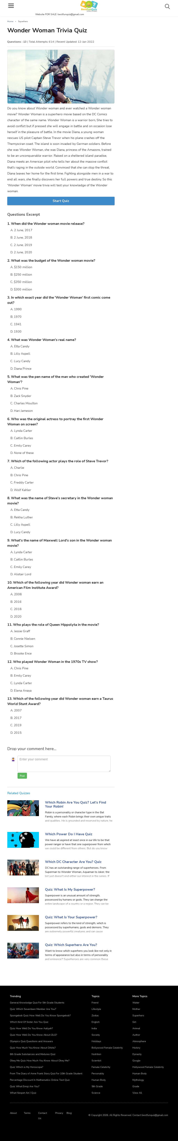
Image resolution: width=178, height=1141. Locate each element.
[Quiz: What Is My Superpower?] (23, 895)
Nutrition (96, 1054)
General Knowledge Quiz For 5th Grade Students (37, 1002)
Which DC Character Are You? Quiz (73, 861)
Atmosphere (139, 1041)
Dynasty (136, 1054)
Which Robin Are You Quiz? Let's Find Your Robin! (75, 804)
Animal (136, 1028)
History (136, 1047)
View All (137, 1093)
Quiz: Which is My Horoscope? (26, 1067)
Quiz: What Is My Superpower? (70, 889)
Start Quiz (61, 200)
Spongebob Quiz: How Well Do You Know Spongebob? (40, 1015)
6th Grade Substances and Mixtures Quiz (32, 1054)
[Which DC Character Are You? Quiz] (23, 867)
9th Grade (97, 1086)
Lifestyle (96, 1009)
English (96, 1022)
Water (135, 1002)
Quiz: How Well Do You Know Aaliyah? (31, 1028)
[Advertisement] (145, 38)
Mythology (138, 1080)
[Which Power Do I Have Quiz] (23, 839)
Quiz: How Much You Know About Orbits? (33, 1047)
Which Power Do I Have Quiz (68, 834)
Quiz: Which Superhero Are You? (71, 945)
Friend (95, 1002)
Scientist (96, 1060)
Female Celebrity (101, 1067)
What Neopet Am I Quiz (23, 1093)
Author (136, 1035)
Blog (69, 1113)
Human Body (99, 1080)
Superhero (138, 1015)
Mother (136, 1009)
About (13, 1113)
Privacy (59, 1113)
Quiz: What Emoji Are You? (24, 1086)
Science (96, 1093)
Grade (135, 1086)
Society (96, 1035)
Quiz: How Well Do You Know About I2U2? (33, 1035)
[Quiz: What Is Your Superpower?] (23, 922)
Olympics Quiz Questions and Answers (31, 1041)
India (94, 1028)
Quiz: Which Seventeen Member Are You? (33, 1009)
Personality (98, 1073)
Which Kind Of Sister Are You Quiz (29, 1022)
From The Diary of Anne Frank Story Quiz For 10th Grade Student (46, 1073)
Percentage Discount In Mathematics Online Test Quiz (40, 1080)
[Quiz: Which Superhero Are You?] (23, 950)
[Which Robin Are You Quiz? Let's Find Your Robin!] (23, 808)
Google (136, 1060)
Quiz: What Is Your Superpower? (71, 917)
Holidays (96, 1041)
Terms (27, 1113)
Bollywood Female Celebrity (107, 1047)
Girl (134, 1022)
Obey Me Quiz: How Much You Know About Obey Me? (39, 1060)
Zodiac (95, 1015)
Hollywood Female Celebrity (148, 1067)
